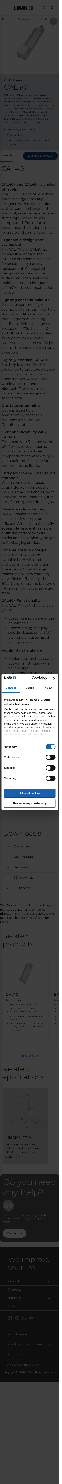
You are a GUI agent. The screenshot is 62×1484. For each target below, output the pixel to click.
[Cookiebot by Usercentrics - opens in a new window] (34, 678)
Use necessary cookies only (29, 803)
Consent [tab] (11, 687)
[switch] (50, 757)
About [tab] (48, 687)
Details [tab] (29, 687)
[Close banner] (54, 678)
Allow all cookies (30, 793)
